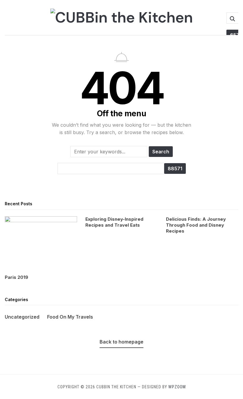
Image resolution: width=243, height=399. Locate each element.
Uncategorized (22, 317)
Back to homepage (121, 342)
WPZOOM (177, 386)
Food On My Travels (70, 317)
